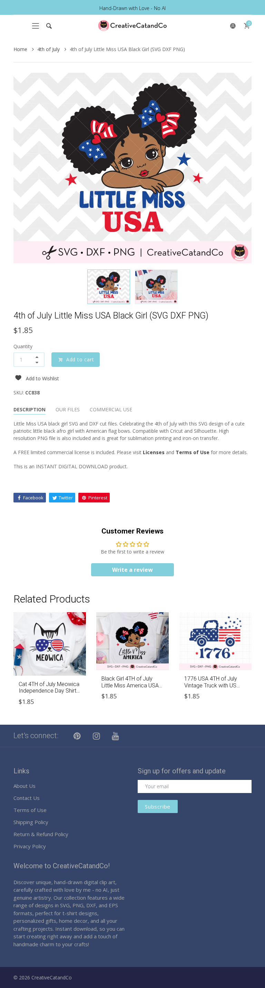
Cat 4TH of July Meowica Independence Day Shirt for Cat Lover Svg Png (49, 691)
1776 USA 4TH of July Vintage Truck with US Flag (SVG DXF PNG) (210, 685)
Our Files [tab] (68, 409)
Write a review (132, 570)
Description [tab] (29, 409)
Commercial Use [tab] (111, 409)
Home (21, 49)
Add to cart (80, 359)
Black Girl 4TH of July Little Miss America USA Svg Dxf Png (130, 685)
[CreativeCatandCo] (132, 25)
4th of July (49, 49)
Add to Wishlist (42, 378)
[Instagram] (97, 736)
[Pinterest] (77, 736)
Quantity (22, 346)
